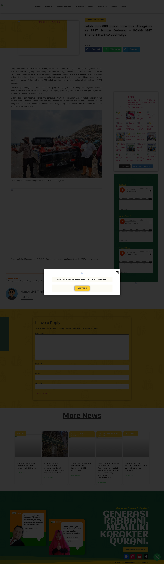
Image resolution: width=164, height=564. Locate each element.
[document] (82, 282)
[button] (117, 273)
